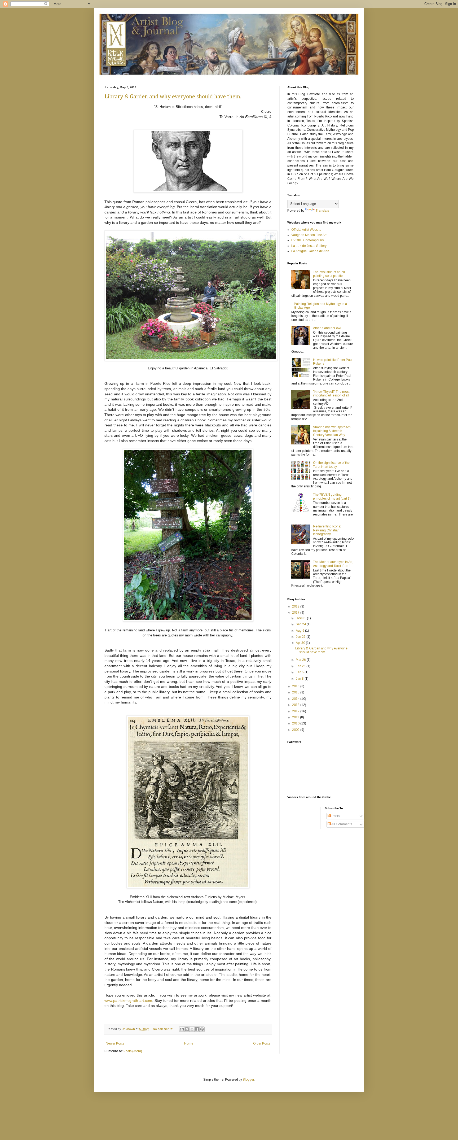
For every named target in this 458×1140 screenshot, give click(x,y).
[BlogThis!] (187, 1029)
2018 (296, 606)
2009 (296, 730)
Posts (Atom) (133, 1051)
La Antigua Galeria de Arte (310, 251)
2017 (296, 612)
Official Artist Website (306, 230)
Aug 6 (300, 630)
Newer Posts (115, 1043)
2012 (296, 711)
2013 (296, 705)
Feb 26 (301, 666)
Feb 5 (300, 672)
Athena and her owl (327, 328)
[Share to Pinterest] (202, 1029)
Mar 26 (301, 660)
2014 (296, 699)
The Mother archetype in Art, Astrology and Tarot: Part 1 (333, 563)
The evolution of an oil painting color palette (329, 274)
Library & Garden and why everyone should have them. (172, 97)
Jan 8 (300, 678)
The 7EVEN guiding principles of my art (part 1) (332, 496)
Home (188, 1043)
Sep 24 (301, 624)
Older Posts (261, 1043)
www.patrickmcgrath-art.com (128, 1000)
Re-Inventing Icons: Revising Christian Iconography (327, 530)
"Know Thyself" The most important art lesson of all (331, 393)
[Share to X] (192, 1029)
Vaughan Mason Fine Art (309, 235)
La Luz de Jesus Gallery (309, 246)
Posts (335, 816)
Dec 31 (301, 618)
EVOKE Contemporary (307, 240)
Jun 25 (301, 637)
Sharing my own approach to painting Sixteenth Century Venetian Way (332, 431)
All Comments (341, 824)
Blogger (248, 1079)
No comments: (163, 1028)
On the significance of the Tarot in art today (331, 464)
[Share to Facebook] (197, 1029)
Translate (322, 210)
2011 (296, 717)
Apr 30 (301, 643)
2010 (296, 723)
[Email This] (181, 1029)
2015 (296, 692)
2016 (296, 686)
